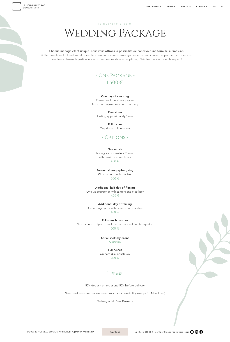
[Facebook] (201, 332)
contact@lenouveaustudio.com (172, 331)
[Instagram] (196, 332)
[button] (171, 6)
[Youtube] (192, 332)
